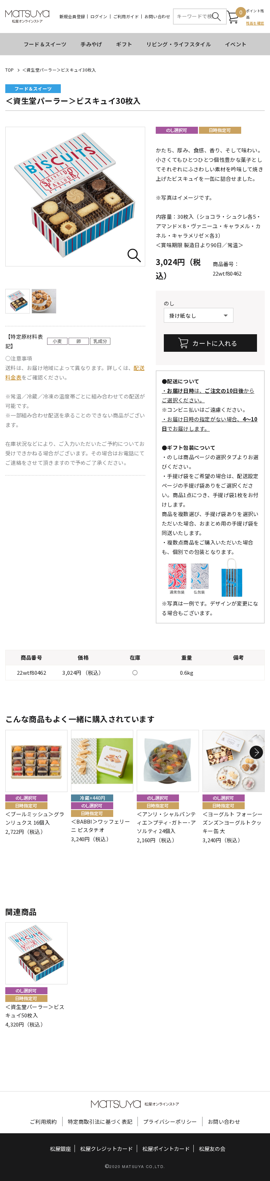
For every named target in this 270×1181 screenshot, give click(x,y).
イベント (235, 44)
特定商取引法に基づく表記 (100, 1121)
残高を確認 (255, 23)
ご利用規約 (43, 1121)
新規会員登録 (72, 16)
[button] (256, 752)
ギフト (124, 44)
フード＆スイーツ (45, 44)
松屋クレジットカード (106, 1148)
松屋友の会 (212, 1148)
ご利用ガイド (126, 16)
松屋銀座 (60, 1148)
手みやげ (91, 44)
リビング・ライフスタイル (178, 44)
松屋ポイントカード (166, 1148)
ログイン (99, 16)
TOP (9, 70)
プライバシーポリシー (170, 1121)
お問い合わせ (157, 16)
